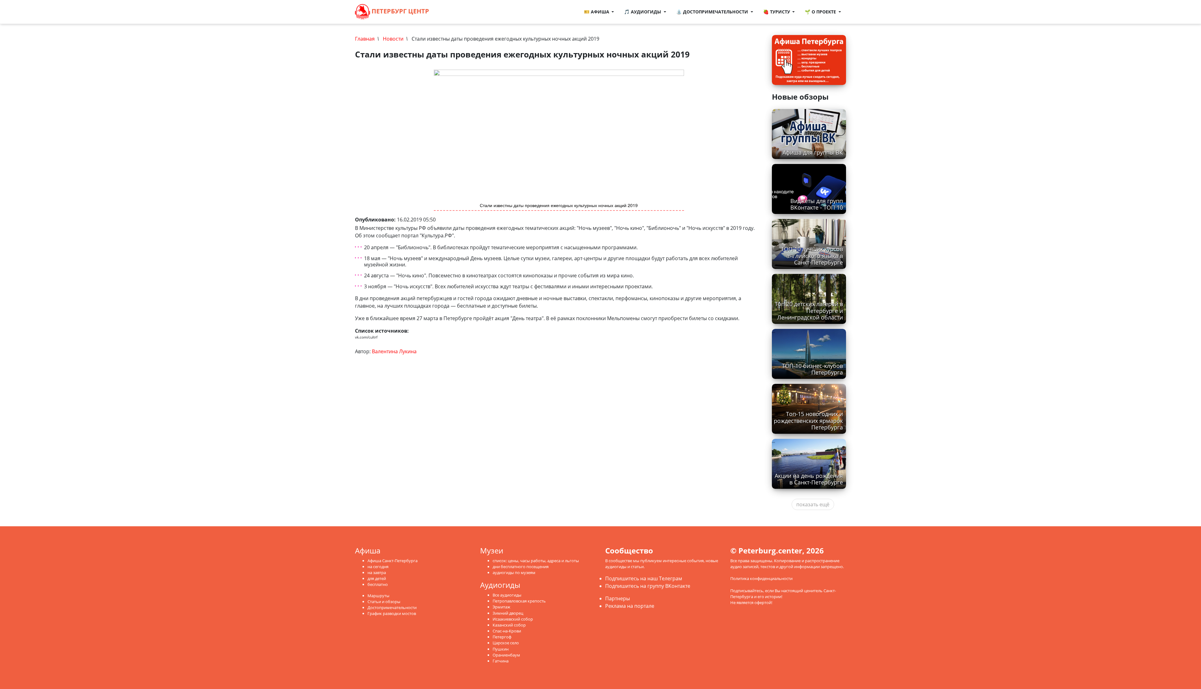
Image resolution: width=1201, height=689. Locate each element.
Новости (393, 38)
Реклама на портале (629, 605)
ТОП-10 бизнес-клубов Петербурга (812, 369)
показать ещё (812, 504)
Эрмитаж (501, 607)
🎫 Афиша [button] (597, 12)
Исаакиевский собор (513, 619)
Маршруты (378, 595)
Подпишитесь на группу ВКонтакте (647, 585)
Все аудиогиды (507, 595)
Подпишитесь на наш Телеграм (643, 578)
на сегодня (377, 566)
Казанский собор (509, 625)
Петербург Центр (399, 11)
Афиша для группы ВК (813, 152)
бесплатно (377, 584)
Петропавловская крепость (519, 601)
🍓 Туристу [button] (777, 12)
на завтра (376, 572)
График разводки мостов (391, 613)
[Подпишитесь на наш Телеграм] (448, 11)
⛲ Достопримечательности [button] (712, 12)
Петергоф (502, 637)
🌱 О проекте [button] (821, 12)
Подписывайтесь (746, 590)
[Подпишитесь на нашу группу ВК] (455, 11)
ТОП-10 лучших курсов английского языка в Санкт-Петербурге (812, 255)
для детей (376, 578)
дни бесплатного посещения (521, 566)
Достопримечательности (392, 607)
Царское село (506, 643)
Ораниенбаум (506, 655)
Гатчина (501, 661)
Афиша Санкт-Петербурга (392, 560)
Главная (365, 38)
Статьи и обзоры (383, 601)
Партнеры (617, 598)
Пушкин (501, 649)
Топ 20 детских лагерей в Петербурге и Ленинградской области (809, 310)
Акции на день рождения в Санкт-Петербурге (809, 479)
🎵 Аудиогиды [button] (643, 12)
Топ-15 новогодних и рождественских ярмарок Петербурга (808, 420)
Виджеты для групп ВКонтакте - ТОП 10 (816, 204)
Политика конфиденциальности (761, 578)
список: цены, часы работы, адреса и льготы (536, 560)
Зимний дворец (508, 613)
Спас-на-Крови (507, 631)
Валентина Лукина (394, 351)
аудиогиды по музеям (514, 572)
